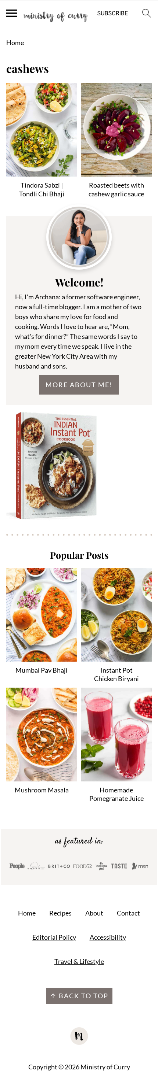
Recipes (60, 913)
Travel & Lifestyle (79, 961)
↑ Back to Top (79, 996)
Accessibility (108, 937)
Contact (128, 913)
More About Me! (79, 385)
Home (15, 42)
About (94, 913)
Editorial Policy (54, 937)
